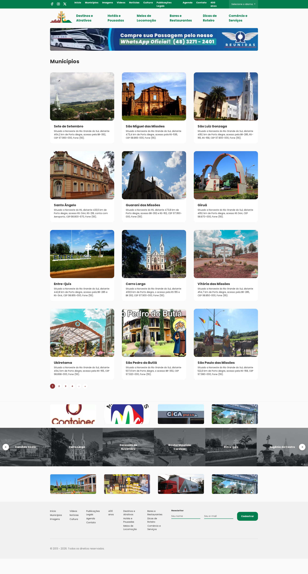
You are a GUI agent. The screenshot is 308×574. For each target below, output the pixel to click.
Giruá (202, 205)
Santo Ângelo (65, 205)
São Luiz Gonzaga (212, 126)
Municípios (91, 2)
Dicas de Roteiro (210, 18)
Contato (201, 2)
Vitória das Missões (214, 284)
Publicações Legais (164, 4)
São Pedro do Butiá (141, 362)
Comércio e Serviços (238, 18)
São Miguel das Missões (145, 126)
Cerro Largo (135, 284)
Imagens (107, 2)
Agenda (187, 2)
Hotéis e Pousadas (116, 18)
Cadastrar (247, 516)
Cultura (148, 2)
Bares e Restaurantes (181, 18)
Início (77, 2)
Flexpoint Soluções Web (256, 549)
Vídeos (121, 2)
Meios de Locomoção (146, 18)
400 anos (213, 4)
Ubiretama (63, 362)
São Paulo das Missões (216, 362)
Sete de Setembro (68, 126)
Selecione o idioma (242, 4)
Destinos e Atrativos (84, 18)
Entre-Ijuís (62, 284)
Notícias (134, 2)
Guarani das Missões (143, 205)
